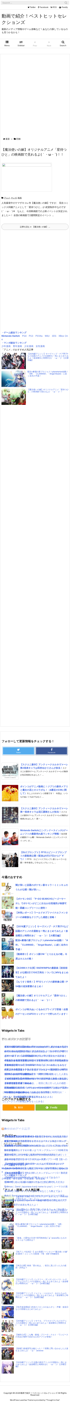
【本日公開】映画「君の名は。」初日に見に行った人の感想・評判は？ (40, 1266)
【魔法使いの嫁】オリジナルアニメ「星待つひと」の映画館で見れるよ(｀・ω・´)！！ (48, 390)
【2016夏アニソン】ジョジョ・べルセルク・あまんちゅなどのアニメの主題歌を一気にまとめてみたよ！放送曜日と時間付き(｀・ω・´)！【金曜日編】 (41, 1295)
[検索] (65, 3)
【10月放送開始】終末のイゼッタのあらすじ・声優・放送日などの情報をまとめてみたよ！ (41, 1308)
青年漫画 (17, 346)
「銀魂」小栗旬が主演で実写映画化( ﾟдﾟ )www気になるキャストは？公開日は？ (41, 1239)
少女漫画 (28, 346)
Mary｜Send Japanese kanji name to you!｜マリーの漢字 (34, 1195)
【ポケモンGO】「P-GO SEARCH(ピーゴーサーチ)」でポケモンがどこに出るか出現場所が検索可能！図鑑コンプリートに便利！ (41, 903)
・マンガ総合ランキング (14, 342)
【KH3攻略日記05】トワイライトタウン (25, 1136)
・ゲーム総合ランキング (14, 332)
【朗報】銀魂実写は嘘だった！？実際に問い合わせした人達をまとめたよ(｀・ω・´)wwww (41, 1349)
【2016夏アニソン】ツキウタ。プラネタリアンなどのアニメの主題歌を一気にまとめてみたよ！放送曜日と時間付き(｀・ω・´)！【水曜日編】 (35, 1092)
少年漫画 (6, 346)
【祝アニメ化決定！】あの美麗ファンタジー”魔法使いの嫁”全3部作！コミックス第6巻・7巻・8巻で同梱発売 (41, 1253)
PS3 (31, 335)
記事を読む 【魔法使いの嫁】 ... (35, 227)
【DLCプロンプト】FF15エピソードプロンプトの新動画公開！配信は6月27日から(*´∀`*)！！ (43, 855)
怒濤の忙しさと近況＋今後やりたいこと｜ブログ (29, 1182)
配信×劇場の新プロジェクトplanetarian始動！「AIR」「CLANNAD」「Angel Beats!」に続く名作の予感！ (48, 374)
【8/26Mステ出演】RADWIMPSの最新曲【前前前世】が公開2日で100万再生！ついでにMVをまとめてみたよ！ (41, 972)
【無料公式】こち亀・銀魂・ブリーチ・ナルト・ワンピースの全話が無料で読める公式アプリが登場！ (41, 1336)
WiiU (47, 335)
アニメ (7, 198)
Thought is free (52, 1400)
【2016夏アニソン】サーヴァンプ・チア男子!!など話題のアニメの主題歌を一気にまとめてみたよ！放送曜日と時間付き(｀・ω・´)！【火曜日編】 (48, 357)
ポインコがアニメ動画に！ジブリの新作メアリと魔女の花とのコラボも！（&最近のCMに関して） (44, 790)
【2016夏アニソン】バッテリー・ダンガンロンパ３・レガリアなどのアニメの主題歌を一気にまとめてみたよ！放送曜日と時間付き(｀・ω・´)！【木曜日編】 (41, 1281)
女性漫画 (40, 346)
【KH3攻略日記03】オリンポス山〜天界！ (26, 1159)
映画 (20, 198)
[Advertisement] (35, 96)
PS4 (24, 335)
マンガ (14, 198)
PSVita (38, 335)
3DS (54, 335)
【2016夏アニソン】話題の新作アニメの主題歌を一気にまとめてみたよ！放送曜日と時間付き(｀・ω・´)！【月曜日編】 (41, 1364)
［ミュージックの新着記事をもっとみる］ (23, 1101)
